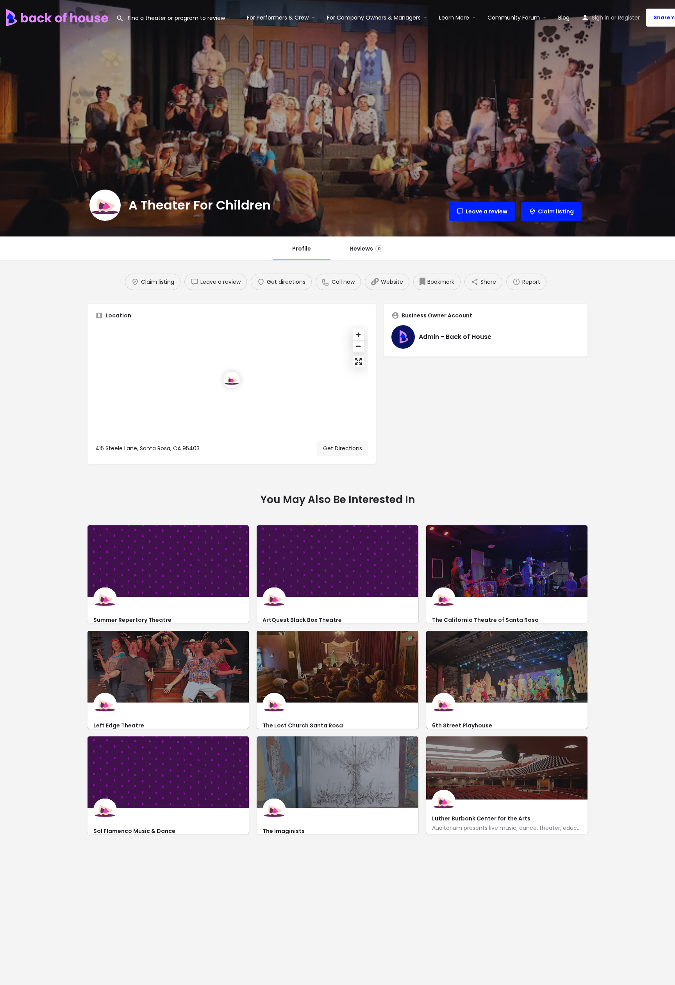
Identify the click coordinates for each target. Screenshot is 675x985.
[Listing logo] (105, 205)
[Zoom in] (358, 334)
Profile (301, 249)
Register (629, 17)
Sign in (600, 17)
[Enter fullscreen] (358, 361)
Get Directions (342, 448)
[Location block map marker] (231, 380)
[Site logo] (58, 17)
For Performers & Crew (278, 17)
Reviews (365, 249)
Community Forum (514, 17)
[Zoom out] (358, 346)
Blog (564, 17)
